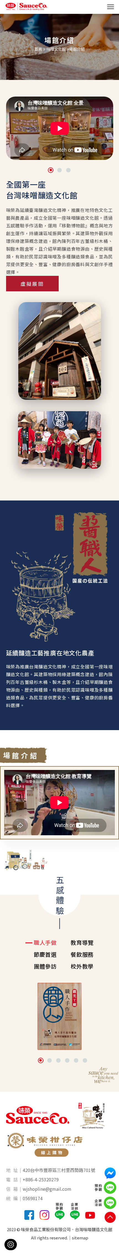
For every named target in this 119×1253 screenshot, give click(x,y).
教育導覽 (82, 942)
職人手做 (45, 942)
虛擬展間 (32, 283)
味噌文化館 (56, 49)
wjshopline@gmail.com (47, 1188)
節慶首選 (45, 954)
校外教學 (82, 966)
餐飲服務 (82, 954)
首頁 (38, 49)
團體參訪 (45, 966)
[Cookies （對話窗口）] (10, 1244)
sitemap (80, 1238)
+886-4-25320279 (41, 1179)
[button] (50, 170)
